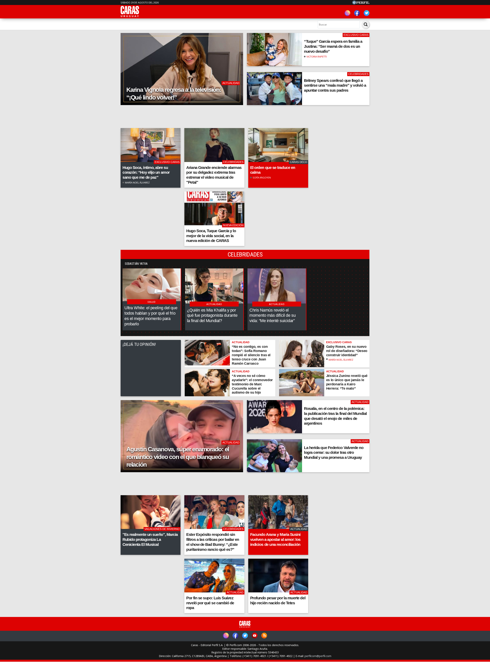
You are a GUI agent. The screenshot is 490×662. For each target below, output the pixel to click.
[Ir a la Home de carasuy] (130, 16)
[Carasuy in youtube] (254, 636)
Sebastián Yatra (136, 264)
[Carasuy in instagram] (347, 13)
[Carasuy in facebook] (357, 13)
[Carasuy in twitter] (366, 13)
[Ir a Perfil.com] (360, 3)
